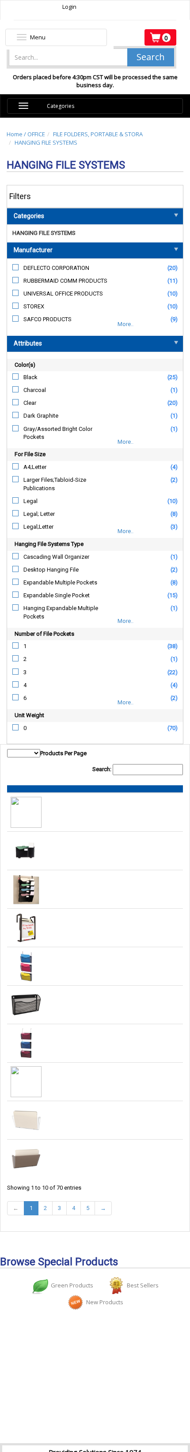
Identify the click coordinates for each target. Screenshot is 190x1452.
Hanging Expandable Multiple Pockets (60, 612)
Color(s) (25, 364)
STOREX (33, 306)
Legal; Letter (39, 514)
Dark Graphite (40, 415)
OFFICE (36, 134)
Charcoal (34, 390)
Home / (17, 134)
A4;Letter (34, 467)
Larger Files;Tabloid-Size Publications (54, 484)
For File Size (30, 454)
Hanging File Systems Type (49, 544)
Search (151, 57)
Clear (29, 402)
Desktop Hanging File (51, 569)
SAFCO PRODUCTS (47, 319)
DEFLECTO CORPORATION (56, 268)
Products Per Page (63, 753)
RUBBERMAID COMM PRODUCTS (65, 280)
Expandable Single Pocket (56, 595)
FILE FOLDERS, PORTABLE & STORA (98, 134)
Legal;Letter (38, 526)
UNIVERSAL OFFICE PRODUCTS (63, 293)
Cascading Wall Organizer (56, 556)
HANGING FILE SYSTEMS (46, 142)
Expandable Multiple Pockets (60, 582)
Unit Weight (29, 715)
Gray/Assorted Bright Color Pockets (57, 433)
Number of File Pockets (44, 633)
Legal (30, 501)
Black (30, 377)
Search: (102, 769)
